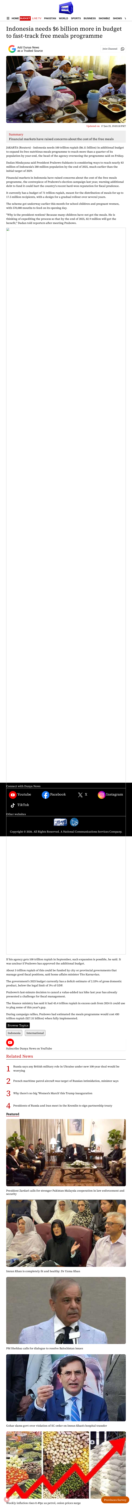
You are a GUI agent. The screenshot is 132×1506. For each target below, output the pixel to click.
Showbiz (104, 18)
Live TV (36, 18)
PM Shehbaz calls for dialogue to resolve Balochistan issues (44, 1348)
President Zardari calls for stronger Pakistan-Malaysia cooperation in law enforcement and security (65, 1192)
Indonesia (14, 1033)
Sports (76, 18)
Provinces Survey (115, 1500)
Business (90, 18)
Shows (117, 18)
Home (15, 18)
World (63, 18)
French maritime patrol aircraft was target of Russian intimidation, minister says (65, 1081)
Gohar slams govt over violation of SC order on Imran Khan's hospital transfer (56, 1425)
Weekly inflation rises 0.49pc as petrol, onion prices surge (43, 1503)
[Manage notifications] (6, 1499)
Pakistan (50, 18)
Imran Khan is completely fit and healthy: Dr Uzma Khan (43, 1271)
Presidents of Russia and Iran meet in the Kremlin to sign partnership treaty (62, 1105)
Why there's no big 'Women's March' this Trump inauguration (52, 1093)
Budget (25, 18)
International (35, 1033)
